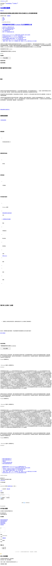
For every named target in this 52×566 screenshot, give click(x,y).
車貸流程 (2, 524)
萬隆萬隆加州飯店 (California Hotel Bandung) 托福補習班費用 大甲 (14, 37)
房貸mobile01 (4, 255)
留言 (11, 486)
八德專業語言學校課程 (6, 219)
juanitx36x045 (2, 480)
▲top (1, 490)
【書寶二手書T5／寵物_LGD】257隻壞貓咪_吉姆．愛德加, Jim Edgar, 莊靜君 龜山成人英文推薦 (19, 471)
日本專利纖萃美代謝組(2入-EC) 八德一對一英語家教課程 (12, 36)
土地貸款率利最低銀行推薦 (7, 462)
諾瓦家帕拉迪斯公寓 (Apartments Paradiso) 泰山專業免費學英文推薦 (14, 39)
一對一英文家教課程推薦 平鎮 (7, 29)
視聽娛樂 (8, 15)
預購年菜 (4, 461)
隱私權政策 (31, 551)
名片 (3, 20)
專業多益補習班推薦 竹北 (7, 458)
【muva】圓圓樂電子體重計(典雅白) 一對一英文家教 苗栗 (12, 38)
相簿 (3, 17)
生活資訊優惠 (5, 8)
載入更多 (2, 492)
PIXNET (18, 551)
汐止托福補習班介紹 (6, 30)
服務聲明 (35, 551)
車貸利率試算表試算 (4, 519)
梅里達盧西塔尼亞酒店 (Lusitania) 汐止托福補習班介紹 (17, 24)
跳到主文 (2, 10)
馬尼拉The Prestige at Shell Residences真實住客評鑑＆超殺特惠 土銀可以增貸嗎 (16, 34)
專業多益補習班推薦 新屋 (7, 463)
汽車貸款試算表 (3, 120)
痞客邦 (9, 486)
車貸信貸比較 (2, 523)
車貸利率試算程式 (3, 521)
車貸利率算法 (2, 522)
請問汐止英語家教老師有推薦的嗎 (8, 28)
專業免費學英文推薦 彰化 (5, 109)
